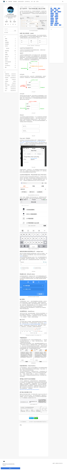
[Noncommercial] (39, 411)
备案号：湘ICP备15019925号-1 (58, 463)
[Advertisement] (57, 46)
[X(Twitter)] (5, 24)
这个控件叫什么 (27, 1)
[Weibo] (8, 24)
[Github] (13, 24)
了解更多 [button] (4, 465)
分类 (32, 1)
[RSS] (15, 24)
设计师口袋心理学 (21, 1)
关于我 (37, 1)
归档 (34, 1)
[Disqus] (33, 441)
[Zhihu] (10, 24)
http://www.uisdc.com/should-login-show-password (29, 389)
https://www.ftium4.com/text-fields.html (27, 408)
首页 (6, 1)
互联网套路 (15, 1)
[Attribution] (38, 411)
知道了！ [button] (10, 468)
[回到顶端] (51, 468)
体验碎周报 (10, 1)
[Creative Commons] (36, 411)
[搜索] (63, 1)
